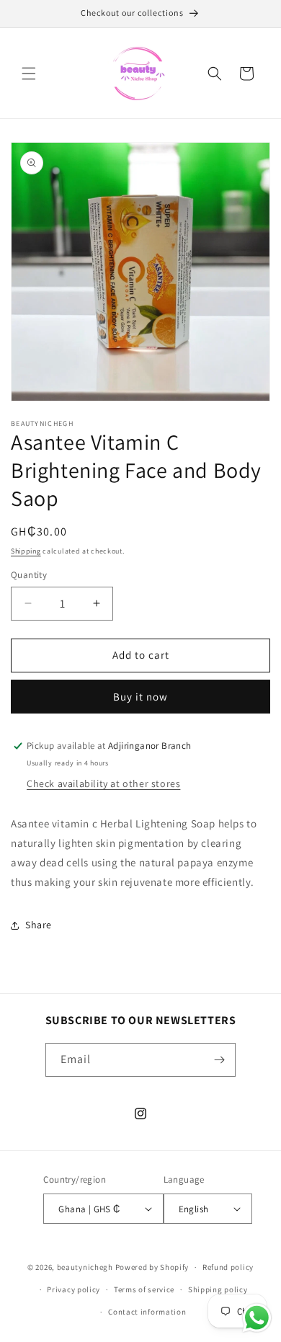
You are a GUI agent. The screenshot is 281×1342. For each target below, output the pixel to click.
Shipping (26, 551)
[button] (29, 73)
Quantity (29, 575)
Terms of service (144, 1289)
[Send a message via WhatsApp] (257, 1318)
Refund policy (228, 1267)
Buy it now (140, 696)
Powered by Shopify (152, 1267)
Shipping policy (218, 1289)
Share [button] (38, 924)
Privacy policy (73, 1289)
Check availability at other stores (103, 783)
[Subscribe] (219, 1060)
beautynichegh (85, 1267)
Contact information (147, 1312)
